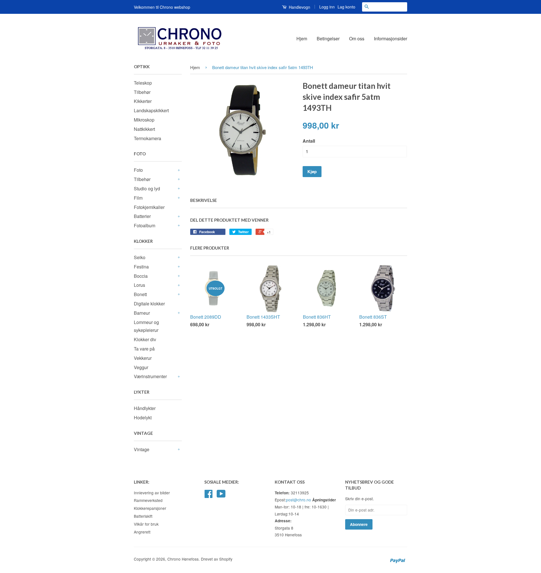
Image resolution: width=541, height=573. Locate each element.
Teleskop (143, 83)
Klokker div (145, 339)
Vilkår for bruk (146, 524)
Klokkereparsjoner (150, 508)
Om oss (356, 38)
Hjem (301, 38)
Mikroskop (144, 119)
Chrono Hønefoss (183, 559)
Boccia (141, 276)
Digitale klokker (149, 303)
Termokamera (147, 138)
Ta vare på (144, 348)
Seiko (139, 257)
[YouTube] (221, 495)
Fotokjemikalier (149, 207)
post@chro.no (298, 500)
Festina (141, 266)
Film (138, 198)
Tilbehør (142, 92)
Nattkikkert (144, 129)
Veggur (141, 367)
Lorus (139, 285)
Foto (138, 170)
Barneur (142, 313)
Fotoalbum (144, 225)
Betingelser (328, 38)
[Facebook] (208, 495)
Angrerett (142, 532)
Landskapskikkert (151, 110)
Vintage (141, 449)
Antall (309, 141)
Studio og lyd (147, 188)
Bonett (140, 294)
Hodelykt (143, 417)
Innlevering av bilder (152, 492)
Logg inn (327, 7)
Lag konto (346, 7)
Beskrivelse (203, 200)
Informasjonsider (390, 38)
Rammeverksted (148, 500)
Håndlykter (145, 408)
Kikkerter (143, 101)
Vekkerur (143, 358)
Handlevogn (299, 7)
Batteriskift (143, 516)
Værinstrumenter (150, 376)
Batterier (142, 216)
